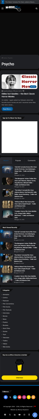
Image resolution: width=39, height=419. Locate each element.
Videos (5, 344)
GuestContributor (8, 91)
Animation (6, 294)
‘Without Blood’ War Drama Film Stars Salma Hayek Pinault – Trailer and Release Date (25, 204)
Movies (5, 316)
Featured (5, 300)
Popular (18, 160)
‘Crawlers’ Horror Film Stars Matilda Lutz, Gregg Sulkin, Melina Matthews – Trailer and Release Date (25, 278)
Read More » (7, 109)
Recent (6, 160)
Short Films (6, 328)
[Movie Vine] (13, 8)
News (4, 319)
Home (5, 58)
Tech (4, 334)
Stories (5, 331)
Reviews (5, 325)
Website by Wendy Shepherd (19, 409)
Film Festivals (7, 310)
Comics (5, 297)
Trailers (5, 340)
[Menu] (3, 9)
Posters (5, 322)
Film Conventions (8, 304)
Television (6, 337)
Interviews (6, 313)
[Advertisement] (19, 33)
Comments (32, 160)
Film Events (6, 307)
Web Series (6, 347)
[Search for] (37, 9)
